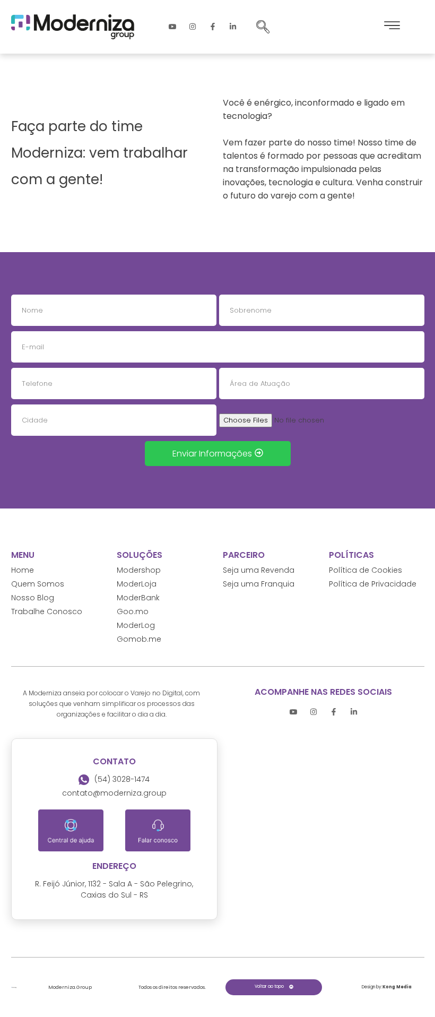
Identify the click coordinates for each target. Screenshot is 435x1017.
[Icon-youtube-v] (172, 26)
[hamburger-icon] (392, 26)
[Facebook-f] (212, 26)
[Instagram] (192, 26)
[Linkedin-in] (232, 26)
